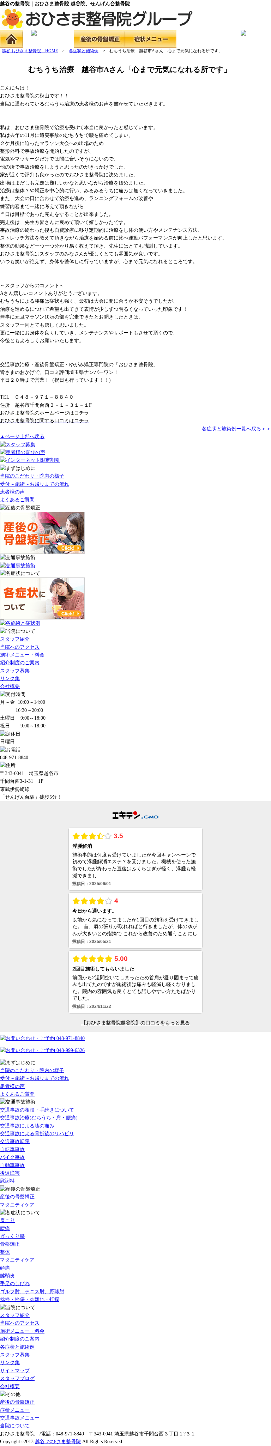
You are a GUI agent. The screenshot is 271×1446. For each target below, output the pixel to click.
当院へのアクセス (20, 647)
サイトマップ (15, 1370)
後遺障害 (10, 1173)
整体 (5, 1252)
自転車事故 (12, 1149)
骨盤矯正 (10, 1244)
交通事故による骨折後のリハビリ (37, 1133)
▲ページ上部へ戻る (22, 436)
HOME (11, 39)
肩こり (7, 1220)
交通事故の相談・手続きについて (37, 1110)
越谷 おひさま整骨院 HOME (30, 50)
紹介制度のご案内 (20, 662)
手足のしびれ (15, 1283)
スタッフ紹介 (15, 639)
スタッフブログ (17, 1378)
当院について (15, 1425)
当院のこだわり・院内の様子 (32, 476)
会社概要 (10, 686)
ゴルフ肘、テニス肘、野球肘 (32, 1291)
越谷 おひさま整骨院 (58, 1441)
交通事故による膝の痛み (27, 1126)
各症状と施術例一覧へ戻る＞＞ (236, 428)
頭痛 (5, 1268)
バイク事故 (12, 1157)
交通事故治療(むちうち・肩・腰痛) (39, 1117)
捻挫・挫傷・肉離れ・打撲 (29, 1299)
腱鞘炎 (7, 1275)
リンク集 (10, 678)
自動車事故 (12, 1165)
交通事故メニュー (202, 39)
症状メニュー (150, 39)
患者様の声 (12, 492)
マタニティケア (17, 1205)
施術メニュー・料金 (22, 655)
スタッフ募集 (15, 670)
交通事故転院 (15, 1141)
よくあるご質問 (17, 499)
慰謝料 (7, 1181)
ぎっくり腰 (12, 1236)
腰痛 (5, 1228)
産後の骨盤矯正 (99, 39)
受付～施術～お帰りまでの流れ (34, 484)
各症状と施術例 (83, 50)
